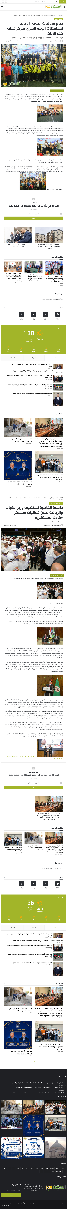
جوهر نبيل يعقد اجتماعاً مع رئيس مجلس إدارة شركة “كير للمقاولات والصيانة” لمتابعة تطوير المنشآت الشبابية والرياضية (14, 276)
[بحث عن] (65, 8)
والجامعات (58, 1171)
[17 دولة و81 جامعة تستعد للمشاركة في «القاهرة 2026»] (11, 1148)
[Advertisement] (33, 23)
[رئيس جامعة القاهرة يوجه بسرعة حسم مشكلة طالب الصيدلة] (55, 1147)
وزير (41, 1171)
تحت (42, 1168)
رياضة (27, 1168)
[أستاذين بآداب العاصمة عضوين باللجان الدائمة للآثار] (18, 465)
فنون (18, 1168)
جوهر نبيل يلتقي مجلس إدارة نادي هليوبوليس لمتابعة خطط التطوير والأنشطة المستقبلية (29, 376)
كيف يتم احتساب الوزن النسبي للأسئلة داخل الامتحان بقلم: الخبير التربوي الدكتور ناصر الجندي (28, 365)
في (9, 1168)
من (64, 1171)
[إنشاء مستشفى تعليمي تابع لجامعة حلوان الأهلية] (18, 427)
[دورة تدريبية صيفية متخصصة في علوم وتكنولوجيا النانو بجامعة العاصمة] (49, 462)
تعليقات (12, 358)
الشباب (52, 1168)
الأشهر (55, 358)
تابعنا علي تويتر (61, 1176)
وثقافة (46, 1171)
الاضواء (63, 1168)
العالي (46, 1168)
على (22, 1168)
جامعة (37, 1168)
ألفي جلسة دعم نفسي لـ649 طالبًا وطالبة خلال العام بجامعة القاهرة (41, 2)
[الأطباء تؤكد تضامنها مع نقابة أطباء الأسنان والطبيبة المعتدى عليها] (58, 399)
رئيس (32, 1168)
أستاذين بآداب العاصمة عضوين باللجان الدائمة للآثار (20, 483)
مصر (5, 1168)
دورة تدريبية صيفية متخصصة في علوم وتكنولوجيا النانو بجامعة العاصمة (50, 477)
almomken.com (39, 1203)
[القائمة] (2, 8)
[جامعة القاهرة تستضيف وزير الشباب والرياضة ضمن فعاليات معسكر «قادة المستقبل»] (55, 1107)
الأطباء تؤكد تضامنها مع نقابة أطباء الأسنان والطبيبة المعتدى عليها (32, 393)
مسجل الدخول (52, 299)
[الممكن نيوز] (53, 7)
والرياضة (52, 1171)
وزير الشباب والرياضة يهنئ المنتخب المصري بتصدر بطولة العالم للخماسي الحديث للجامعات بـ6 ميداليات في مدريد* (54, 279)
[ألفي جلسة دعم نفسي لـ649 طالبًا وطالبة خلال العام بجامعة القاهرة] (11, 1122)
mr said (58, 41)
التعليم (57, 1168)
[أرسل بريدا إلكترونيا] (55, 41)
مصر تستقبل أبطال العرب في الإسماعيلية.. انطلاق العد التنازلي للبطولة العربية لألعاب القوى (30, 386)
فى (13, 1168)
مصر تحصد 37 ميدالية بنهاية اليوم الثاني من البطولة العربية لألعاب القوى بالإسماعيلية (38, 371)
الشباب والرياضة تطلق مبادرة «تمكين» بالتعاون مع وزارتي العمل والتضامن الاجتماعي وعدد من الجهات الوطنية (34, 277)
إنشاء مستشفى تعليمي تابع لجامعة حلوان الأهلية (20, 440)
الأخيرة (34, 358)
